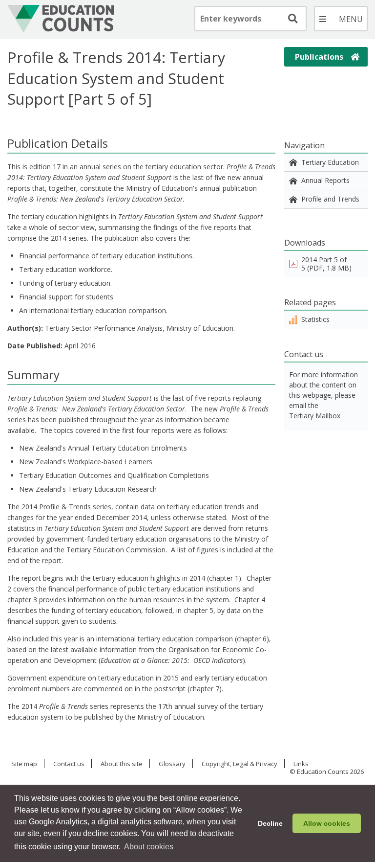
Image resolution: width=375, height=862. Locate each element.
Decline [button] (270, 823)
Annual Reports (325, 180)
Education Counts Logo (60, 19)
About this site (122, 764)
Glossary (172, 764)
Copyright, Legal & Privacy (239, 764)
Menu (341, 18)
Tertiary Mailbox (314, 415)
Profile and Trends (330, 199)
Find (292, 18)
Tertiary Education (330, 162)
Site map (24, 764)
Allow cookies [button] (326, 823)
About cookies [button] (148, 846)
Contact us (68, 764)
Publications (319, 56)
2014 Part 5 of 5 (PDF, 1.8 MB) (326, 263)
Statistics (315, 319)
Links (301, 764)
